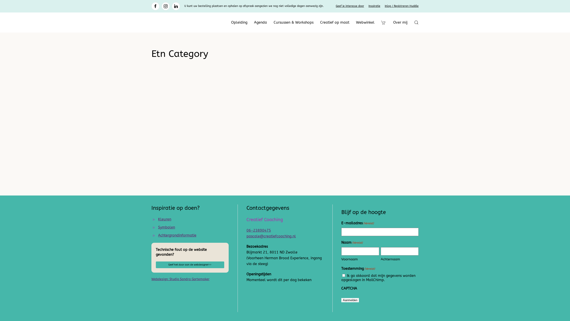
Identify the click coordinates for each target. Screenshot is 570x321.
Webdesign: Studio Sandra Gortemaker (180, 279)
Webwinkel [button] (365, 22)
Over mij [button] (400, 22)
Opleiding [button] (239, 22)
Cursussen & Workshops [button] (294, 22)
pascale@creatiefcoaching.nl (271, 236)
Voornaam (349, 259)
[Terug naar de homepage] (179, 22)
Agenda (260, 22)
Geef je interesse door (350, 6)
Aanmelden (350, 300)
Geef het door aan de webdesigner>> (190, 264)
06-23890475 (258, 230)
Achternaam (390, 259)
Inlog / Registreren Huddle (402, 6)
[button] (416, 22)
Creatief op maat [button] (334, 22)
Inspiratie (374, 6)
